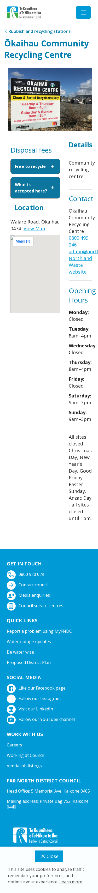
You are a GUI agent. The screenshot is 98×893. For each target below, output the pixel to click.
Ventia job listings (24, 766)
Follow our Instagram (40, 698)
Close (53, 856)
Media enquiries (34, 595)
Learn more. (71, 882)
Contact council (33, 585)
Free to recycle (30, 166)
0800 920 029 (31, 574)
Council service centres (41, 605)
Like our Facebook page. (42, 688)
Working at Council (25, 755)
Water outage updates (29, 641)
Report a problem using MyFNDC (39, 631)
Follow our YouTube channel (47, 719)
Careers (14, 745)
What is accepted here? (31, 188)
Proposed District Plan (29, 662)
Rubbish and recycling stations (39, 31)
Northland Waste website (80, 265)
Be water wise (20, 652)
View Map (34, 228)
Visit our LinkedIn (36, 709)
